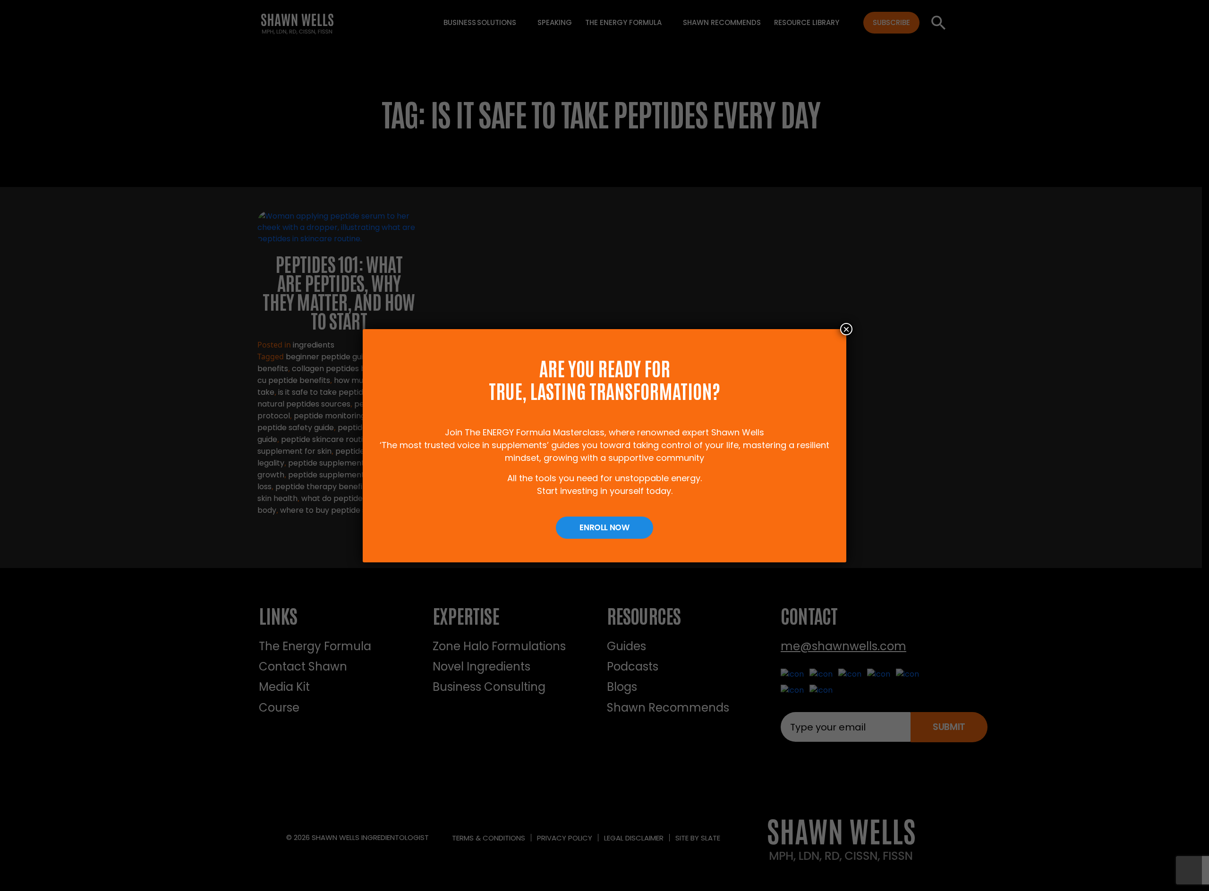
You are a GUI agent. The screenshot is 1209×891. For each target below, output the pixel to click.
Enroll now (604, 527)
